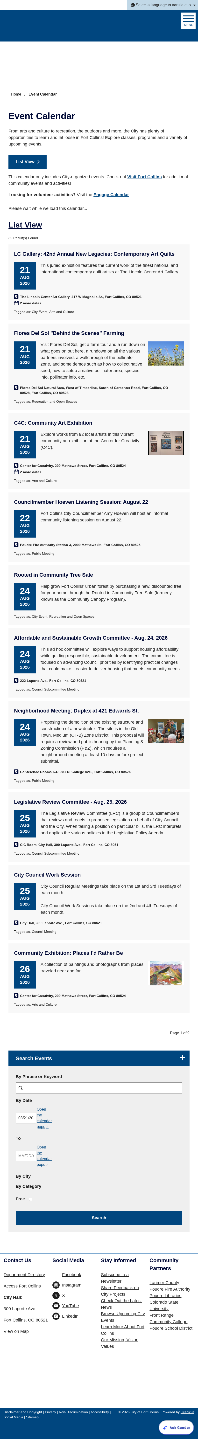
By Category (28, 1186)
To (32, 1138)
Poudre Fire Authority (169, 1289)
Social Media (13, 1417)
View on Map (16, 1331)
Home (16, 94)
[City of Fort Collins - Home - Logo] (29, 25)
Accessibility (100, 1412)
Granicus (187, 1412)
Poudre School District (170, 1328)
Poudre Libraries (165, 1295)
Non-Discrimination (73, 1412)
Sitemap (32, 1417)
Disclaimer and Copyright (23, 1412)
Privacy (50, 1412)
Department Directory (24, 1274)
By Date (37, 1100)
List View (25, 161)
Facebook (71, 1274)
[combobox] (162, 5)
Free (20, 1199)
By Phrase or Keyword (39, 1076)
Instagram (71, 1285)
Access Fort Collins (22, 1286)
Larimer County (164, 1282)
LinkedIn (70, 1316)
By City (23, 1176)
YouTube (70, 1305)
